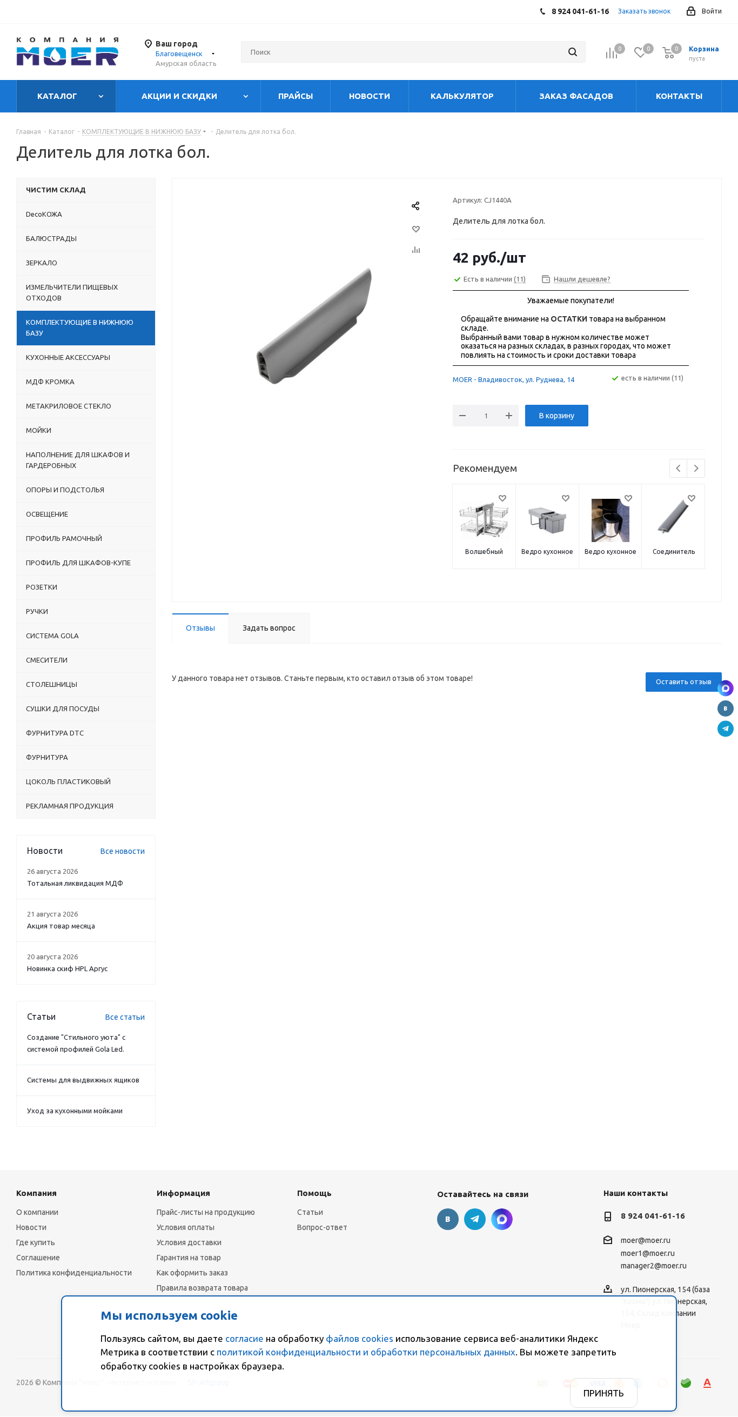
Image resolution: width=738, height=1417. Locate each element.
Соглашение (38, 1257)
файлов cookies (359, 1338)
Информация (183, 1193)
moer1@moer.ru (648, 1253)
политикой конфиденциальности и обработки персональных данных (366, 1352)
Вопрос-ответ (322, 1227)
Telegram (725, 729)
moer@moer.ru (645, 1240)
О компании (37, 1212)
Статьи (310, 1212)
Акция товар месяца (61, 926)
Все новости (122, 851)
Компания (36, 1193)
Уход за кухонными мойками (75, 1110)
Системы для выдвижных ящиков (83, 1080)
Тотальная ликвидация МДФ (75, 883)
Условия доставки (189, 1242)
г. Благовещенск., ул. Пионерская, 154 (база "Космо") (725, 688)
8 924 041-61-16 (653, 1215)
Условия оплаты (185, 1227)
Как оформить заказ (192, 1272)
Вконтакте (725, 708)
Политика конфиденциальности (74, 1272)
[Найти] (573, 52)
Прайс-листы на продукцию (206, 1212)
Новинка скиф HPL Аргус (67, 968)
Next (696, 468)
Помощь (314, 1193)
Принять (603, 1393)
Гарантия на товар (189, 1257)
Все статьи (125, 1017)
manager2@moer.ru (654, 1265)
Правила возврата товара (202, 1288)
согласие (244, 1338)
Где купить (35, 1242)
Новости (31, 1227)
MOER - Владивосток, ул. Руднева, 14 (513, 379)
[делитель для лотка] (310, 328)
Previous (679, 468)
